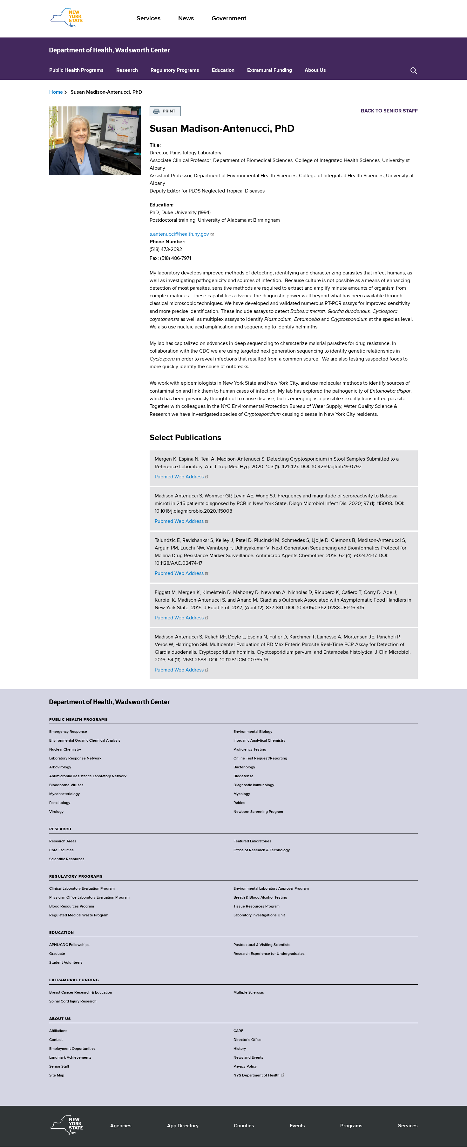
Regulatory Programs (175, 70)
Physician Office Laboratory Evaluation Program (89, 898)
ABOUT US (60, 1019)
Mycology (242, 794)
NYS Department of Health (257, 1075)
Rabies (239, 803)
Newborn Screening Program (258, 812)
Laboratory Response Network (75, 758)
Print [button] (169, 111)
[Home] (109, 50)
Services (148, 18)
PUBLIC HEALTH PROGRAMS (78, 720)
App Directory (183, 1126)
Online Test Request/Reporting (260, 758)
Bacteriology (244, 767)
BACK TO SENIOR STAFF (389, 111)
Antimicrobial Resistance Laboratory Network (87, 776)
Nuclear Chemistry (65, 750)
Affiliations (58, 1031)
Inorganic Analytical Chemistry (259, 741)
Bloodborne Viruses (66, 785)
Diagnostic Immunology (254, 785)
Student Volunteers (66, 963)
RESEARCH (60, 829)
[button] (414, 71)
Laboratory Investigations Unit (259, 915)
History (240, 1049)
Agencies (121, 1126)
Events (297, 1126)
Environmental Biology (253, 732)
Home (56, 92)
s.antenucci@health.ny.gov (179, 234)
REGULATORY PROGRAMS (76, 877)
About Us (315, 70)
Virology (56, 812)
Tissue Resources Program (257, 906)
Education (223, 70)
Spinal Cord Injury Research (73, 1001)
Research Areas (62, 841)
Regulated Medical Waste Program (78, 915)
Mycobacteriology (64, 794)
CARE (238, 1031)
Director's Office (247, 1040)
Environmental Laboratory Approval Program (271, 889)
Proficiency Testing (250, 750)
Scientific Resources (67, 859)
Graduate (57, 954)
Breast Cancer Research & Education (80, 993)
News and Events (248, 1058)
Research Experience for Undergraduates (269, 954)
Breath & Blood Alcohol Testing (260, 898)
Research (127, 70)
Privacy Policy (245, 1067)
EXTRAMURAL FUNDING (74, 980)
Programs (351, 1126)
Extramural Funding (269, 70)
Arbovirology (60, 767)
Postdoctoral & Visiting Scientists (262, 945)
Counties (244, 1126)
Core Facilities (61, 850)
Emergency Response (68, 732)
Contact (56, 1040)
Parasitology (59, 803)
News (186, 18)
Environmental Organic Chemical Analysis (84, 741)
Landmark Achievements (70, 1058)
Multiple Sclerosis (249, 993)
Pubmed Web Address (179, 477)
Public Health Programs (76, 70)
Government (229, 18)
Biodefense (244, 776)
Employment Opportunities (72, 1049)
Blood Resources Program (71, 906)
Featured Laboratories (252, 841)
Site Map (56, 1075)
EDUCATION (61, 933)
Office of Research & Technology (262, 850)
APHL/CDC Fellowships (69, 945)
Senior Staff (59, 1067)
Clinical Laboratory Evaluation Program (82, 889)
